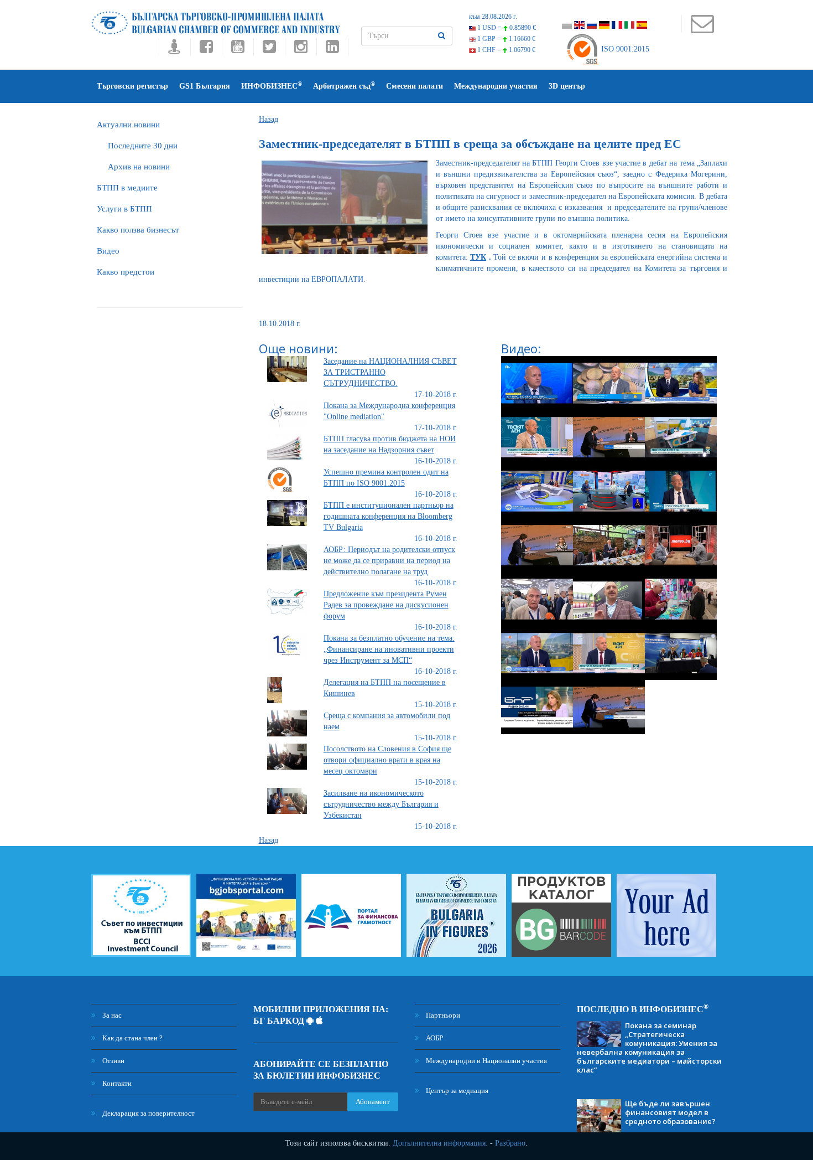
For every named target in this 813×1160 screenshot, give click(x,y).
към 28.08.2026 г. (493, 16)
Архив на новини (139, 166)
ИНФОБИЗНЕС (271, 85)
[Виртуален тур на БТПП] (174, 49)
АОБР (433, 1038)
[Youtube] (237, 49)
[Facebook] (206, 49)
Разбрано (510, 1143)
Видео (108, 250)
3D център (567, 86)
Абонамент (373, 1101)
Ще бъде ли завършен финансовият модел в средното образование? (670, 1112)
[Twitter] (269, 49)
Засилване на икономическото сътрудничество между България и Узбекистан (381, 804)
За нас (111, 1015)
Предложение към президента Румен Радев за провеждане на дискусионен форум (386, 605)
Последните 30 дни (143, 145)
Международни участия (496, 86)
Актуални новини (128, 124)
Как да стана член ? (132, 1038)
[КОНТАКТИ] (702, 29)
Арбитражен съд (344, 85)
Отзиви (112, 1060)
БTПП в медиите (127, 187)
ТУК (478, 257)
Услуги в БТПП (124, 208)
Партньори (442, 1015)
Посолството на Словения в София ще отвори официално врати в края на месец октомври (387, 760)
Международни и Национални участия (485, 1060)
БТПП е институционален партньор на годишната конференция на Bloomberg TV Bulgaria (389, 516)
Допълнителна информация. (440, 1143)
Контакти (116, 1083)
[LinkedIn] (332, 49)
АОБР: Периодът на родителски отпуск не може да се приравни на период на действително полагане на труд (389, 560)
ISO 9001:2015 (624, 49)
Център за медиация (456, 1090)
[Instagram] (300, 49)
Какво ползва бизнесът (138, 229)
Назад (268, 119)
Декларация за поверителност (148, 1113)
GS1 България (204, 86)
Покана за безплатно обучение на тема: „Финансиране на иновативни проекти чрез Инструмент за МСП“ (389, 649)
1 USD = (506, 28)
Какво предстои (125, 271)
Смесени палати (414, 86)
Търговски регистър (132, 86)
